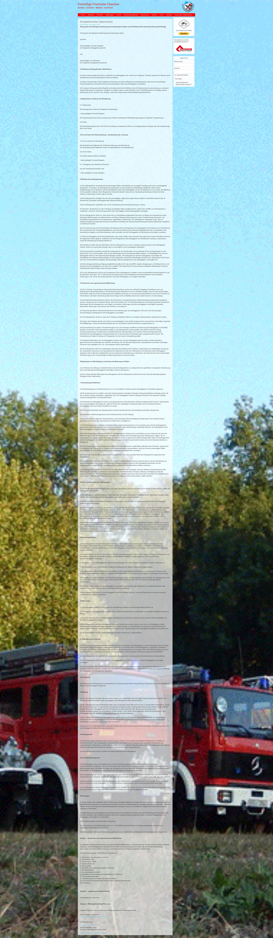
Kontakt (168, 15)
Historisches (145, 15)
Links (161, 15)
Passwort (177, 68)
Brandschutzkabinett (131, 15)
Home (83, 15)
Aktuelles (91, 15)
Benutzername (178, 61)
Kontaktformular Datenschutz (96, 21)
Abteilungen (110, 15)
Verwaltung (86, 922)
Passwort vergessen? (182, 82)
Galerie (154, 15)
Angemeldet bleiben (182, 75)
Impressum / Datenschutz (183, 15)
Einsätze (100, 15)
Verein (119, 15)
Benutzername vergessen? (184, 84)
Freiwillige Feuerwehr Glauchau (98, 4)
